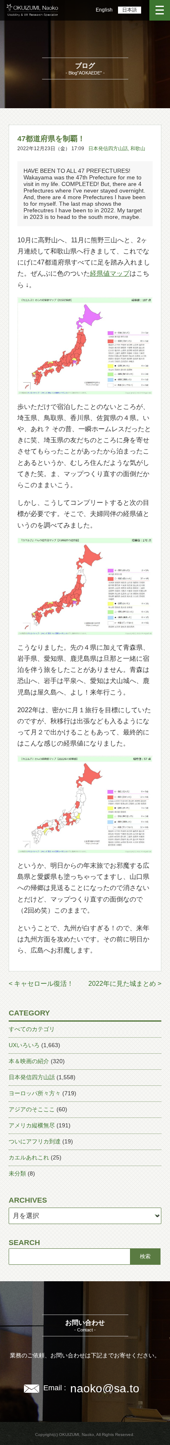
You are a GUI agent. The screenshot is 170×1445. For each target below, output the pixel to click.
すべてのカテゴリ (32, 1029)
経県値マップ (110, 273)
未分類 (17, 1173)
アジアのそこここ (32, 1109)
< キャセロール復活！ (41, 983)
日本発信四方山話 (108, 148)
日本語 (129, 10)
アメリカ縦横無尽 (32, 1125)
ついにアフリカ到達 (35, 1141)
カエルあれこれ (29, 1157)
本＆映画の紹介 (29, 1061)
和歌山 (137, 148)
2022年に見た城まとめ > (124, 983)
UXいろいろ (24, 1045)
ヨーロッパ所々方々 (35, 1093)
